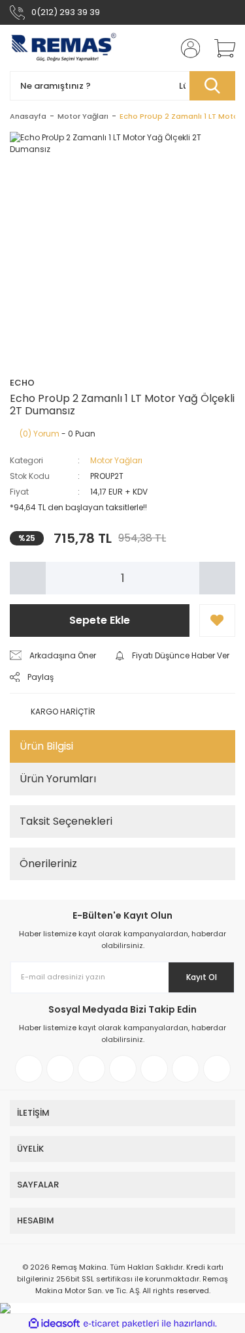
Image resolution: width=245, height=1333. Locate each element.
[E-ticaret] (121, 1323)
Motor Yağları (116, 460)
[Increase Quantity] (217, 578)
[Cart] (220, 48)
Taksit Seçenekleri (66, 821)
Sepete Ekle (99, 620)
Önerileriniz (48, 863)
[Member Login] (186, 48)
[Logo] (64, 48)
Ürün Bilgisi (46, 746)
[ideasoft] (54, 1323)
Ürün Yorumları (58, 778)
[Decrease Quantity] (28, 578)
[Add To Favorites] (217, 620)
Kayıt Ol (201, 977)
